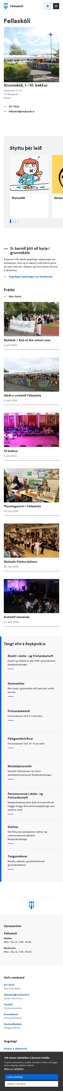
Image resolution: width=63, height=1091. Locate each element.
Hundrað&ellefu (13, 1026)
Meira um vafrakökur (14, 1069)
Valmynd (56, 6)
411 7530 (14, 106)
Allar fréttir (15, 296)
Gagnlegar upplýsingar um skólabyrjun (31, 276)
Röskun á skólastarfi (15, 1048)
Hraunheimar (13, 1016)
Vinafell (13, 1006)
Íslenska (47, 6)
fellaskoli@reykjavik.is (21, 111)
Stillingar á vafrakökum (16, 1084)
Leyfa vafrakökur (15, 1077)
